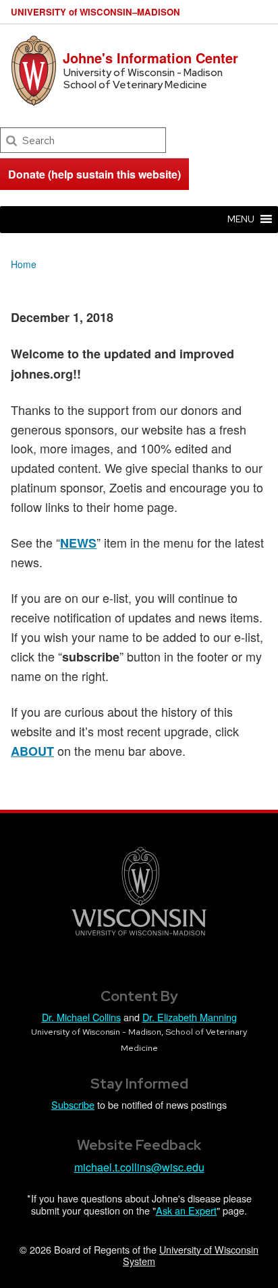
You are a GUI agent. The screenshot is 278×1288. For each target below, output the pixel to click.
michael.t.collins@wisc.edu (139, 1167)
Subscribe (72, 1104)
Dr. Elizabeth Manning (189, 1017)
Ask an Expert (186, 1210)
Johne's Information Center (150, 57)
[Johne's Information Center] (34, 69)
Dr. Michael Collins (81, 1017)
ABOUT (32, 751)
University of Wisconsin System (190, 1255)
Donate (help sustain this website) (94, 174)
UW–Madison (95, 11)
